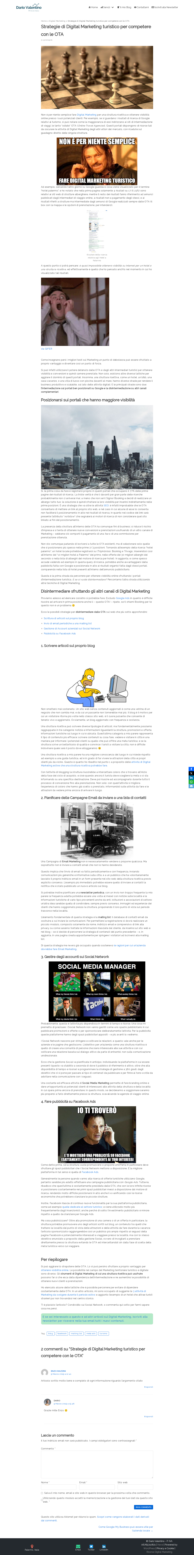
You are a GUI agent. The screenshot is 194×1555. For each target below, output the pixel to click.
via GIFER (46, 348)
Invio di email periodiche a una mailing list (68, 623)
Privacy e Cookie (165, 1548)
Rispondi (148, 1387)
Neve (160, 1544)
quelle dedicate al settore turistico (82, 1207)
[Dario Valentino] (29, 7)
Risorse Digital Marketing (159, 1552)
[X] (191, 773)
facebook (62, 1333)
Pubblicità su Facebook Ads (60, 633)
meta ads (90, 1333)
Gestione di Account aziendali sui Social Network (72, 628)
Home (94, 7)
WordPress (149, 1548)
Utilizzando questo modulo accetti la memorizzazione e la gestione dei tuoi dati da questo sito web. (98, 1500)
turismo (103, 1333)
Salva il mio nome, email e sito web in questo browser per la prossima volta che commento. (97, 1493)
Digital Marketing (57, 21)
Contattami (143, 7)
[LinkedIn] (191, 777)
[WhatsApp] (191, 782)
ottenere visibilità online (55, 1270)
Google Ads (123, 598)
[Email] (191, 786)
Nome (45, 1482)
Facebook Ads (90, 1172)
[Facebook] (191, 769)
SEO (106, 505)
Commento (48, 1448)
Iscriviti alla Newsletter (166, 7)
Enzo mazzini (58, 1371)
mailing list (76, 1333)
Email (83, 1482)
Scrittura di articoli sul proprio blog (64, 618)
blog (50, 1333)
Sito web (123, 1482)
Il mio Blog (125, 7)
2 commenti (47, 40)
